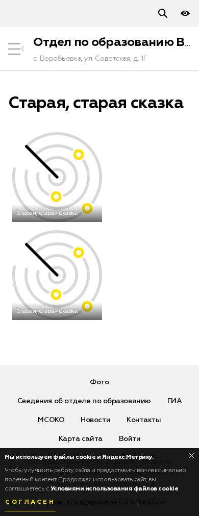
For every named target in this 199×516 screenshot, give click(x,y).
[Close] (191, 455)
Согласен (30, 502)
